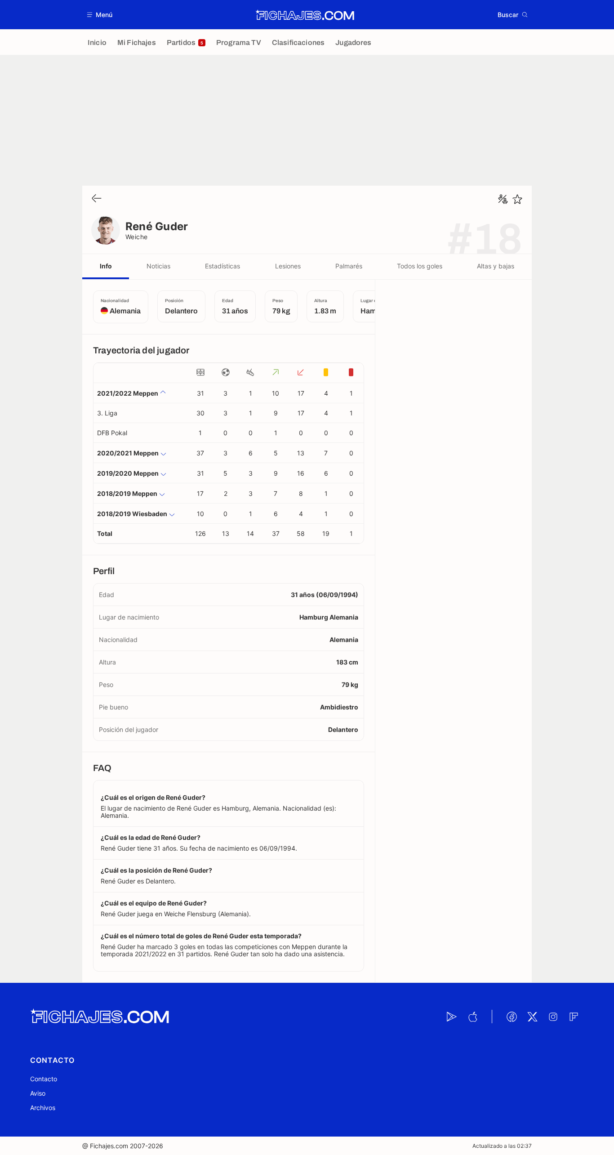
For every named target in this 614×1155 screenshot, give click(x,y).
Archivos (42, 1107)
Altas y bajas (495, 266)
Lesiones (288, 266)
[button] (100, 14)
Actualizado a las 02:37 (502, 1145)
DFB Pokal (112, 433)
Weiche (136, 237)
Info (106, 266)
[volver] (96, 199)
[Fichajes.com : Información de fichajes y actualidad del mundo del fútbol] (305, 14)
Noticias (158, 266)
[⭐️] (517, 199)
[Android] (451, 1016)
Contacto (43, 1079)
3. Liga (107, 413)
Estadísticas (222, 266)
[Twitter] (532, 1016)
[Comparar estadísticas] (503, 199)
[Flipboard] (573, 1016)
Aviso (37, 1093)
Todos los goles (419, 266)
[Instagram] (553, 1016)
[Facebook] (511, 1016)
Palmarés (348, 266)
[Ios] (472, 1016)
